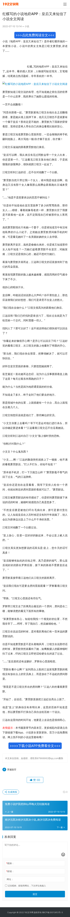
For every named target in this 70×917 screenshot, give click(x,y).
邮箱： (10, 871)
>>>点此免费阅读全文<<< (35, 35)
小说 (27, 26)
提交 (35, 894)
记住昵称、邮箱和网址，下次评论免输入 (26, 885)
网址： (10, 879)
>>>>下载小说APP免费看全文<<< (35, 746)
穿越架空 (11, 769)
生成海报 (12, 791)
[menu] (65, 4)
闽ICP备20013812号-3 (52, 912)
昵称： (10, 863)
